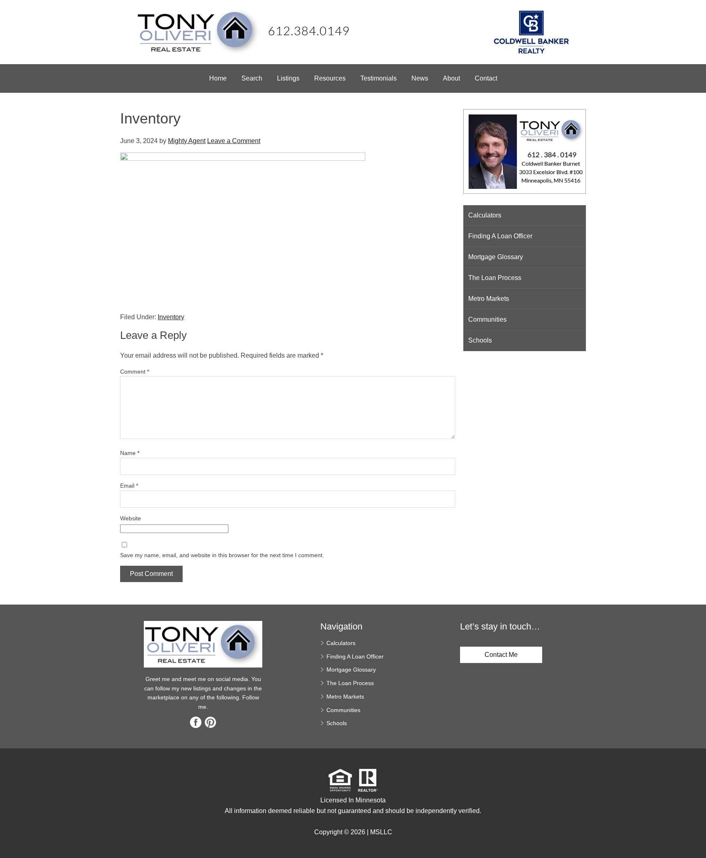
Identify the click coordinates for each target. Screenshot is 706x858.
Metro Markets (488, 298)
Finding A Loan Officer (500, 236)
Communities (487, 319)
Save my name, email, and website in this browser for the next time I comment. (222, 555)
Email (129, 485)
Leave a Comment (233, 140)
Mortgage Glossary (495, 256)
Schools (480, 340)
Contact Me (501, 654)
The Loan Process (494, 277)
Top (697, 837)
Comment (134, 371)
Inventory (171, 317)
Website (130, 518)
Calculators (484, 215)
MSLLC (381, 832)
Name (129, 453)
